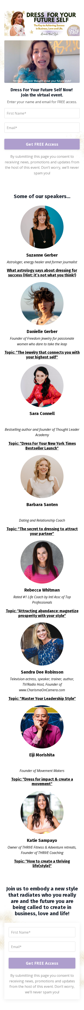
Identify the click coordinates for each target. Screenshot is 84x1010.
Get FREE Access (42, 144)
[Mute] (76, 79)
